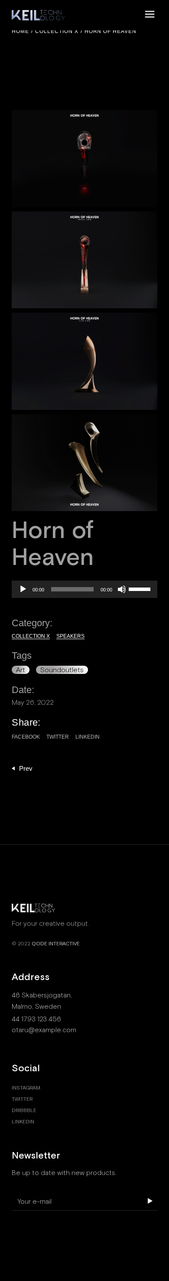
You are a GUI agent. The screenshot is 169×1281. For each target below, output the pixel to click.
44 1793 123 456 (36, 1019)
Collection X (31, 636)
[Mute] (121, 589)
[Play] (23, 589)
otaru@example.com (44, 1030)
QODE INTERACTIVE (56, 944)
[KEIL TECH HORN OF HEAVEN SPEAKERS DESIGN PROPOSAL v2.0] (84, 158)
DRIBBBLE (24, 1110)
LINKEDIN (23, 1122)
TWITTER (22, 1099)
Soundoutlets (62, 670)
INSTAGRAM (26, 1088)
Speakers (70, 636)
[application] (84, 589)
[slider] (141, 588)
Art (20, 670)
